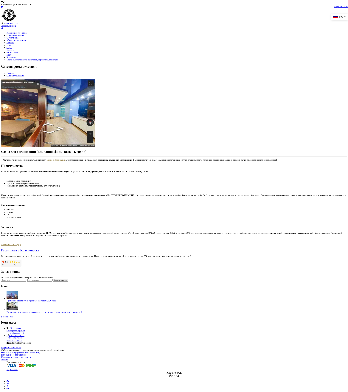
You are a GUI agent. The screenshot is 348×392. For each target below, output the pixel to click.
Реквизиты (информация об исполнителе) (20, 352)
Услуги (10, 45)
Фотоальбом (12, 52)
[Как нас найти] (2, 7)
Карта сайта (12, 369)
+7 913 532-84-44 (14, 340)
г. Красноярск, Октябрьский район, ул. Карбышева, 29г (16, 330)
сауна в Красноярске (56, 160)
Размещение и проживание (13, 355)
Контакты (11, 57)
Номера (10, 42)
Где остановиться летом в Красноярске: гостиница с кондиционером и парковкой (44, 312)
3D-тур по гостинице (16, 40)
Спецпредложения (15, 35)
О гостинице (12, 38)
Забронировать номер (17, 33)
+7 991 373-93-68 (15, 338)
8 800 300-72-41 (11, 23)
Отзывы (10, 50)
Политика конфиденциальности (16, 357)
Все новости (7, 317)
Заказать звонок (60, 280)
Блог (9, 55)
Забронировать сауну (11, 244)
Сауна (9, 47)
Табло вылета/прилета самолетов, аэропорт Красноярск (32, 60)
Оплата (4, 360)
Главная (10, 73)
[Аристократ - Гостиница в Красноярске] (9, 21)
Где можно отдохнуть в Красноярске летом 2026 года (31, 301)
